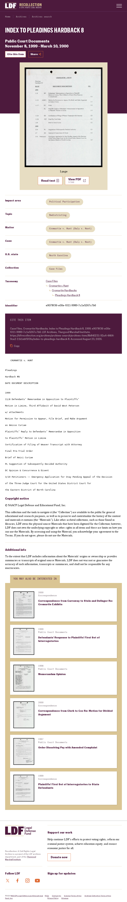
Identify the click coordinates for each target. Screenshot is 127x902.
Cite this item (15, 54)
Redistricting (57, 215)
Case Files (56, 269)
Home (7, 17)
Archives (21, 17)
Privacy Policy (52, 898)
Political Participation (64, 202)
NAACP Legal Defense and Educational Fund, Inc (24, 897)
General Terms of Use (72, 896)
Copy (16, 345)
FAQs (47, 896)
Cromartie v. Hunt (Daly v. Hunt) (70, 229)
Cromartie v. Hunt (59, 285)
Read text (48, 180)
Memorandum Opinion (52, 674)
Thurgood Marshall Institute (20, 858)
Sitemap (64, 898)
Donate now (59, 857)
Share (34, 54)
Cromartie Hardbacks (64, 290)
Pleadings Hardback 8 (67, 295)
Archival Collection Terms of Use (98, 896)
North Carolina (58, 255)
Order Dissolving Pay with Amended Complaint (67, 747)
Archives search (42, 17)
